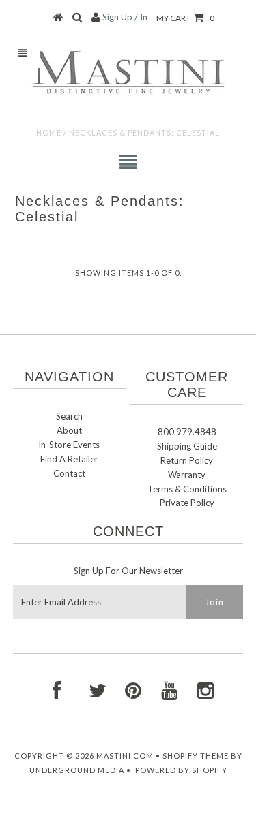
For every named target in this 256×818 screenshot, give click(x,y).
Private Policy (187, 502)
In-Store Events (69, 444)
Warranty (186, 474)
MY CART (185, 18)
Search (69, 416)
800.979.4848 (187, 431)
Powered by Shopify (181, 770)
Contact (69, 473)
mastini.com (125, 755)
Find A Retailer (69, 459)
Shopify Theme (195, 755)
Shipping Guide (187, 446)
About (69, 430)
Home (48, 132)
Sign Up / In (124, 17)
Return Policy (186, 460)
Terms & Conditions (187, 489)
